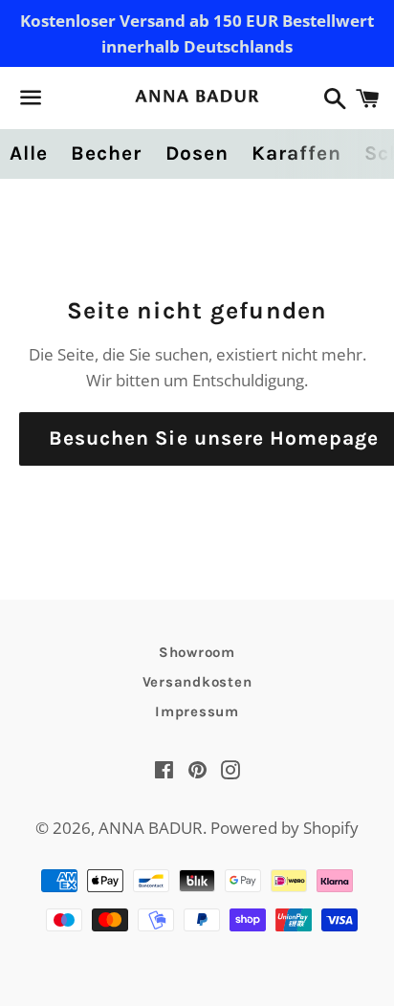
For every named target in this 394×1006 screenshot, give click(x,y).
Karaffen (296, 153)
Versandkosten (197, 681)
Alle (29, 153)
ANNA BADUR (150, 828)
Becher (106, 153)
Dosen (197, 153)
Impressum (197, 711)
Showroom (197, 652)
